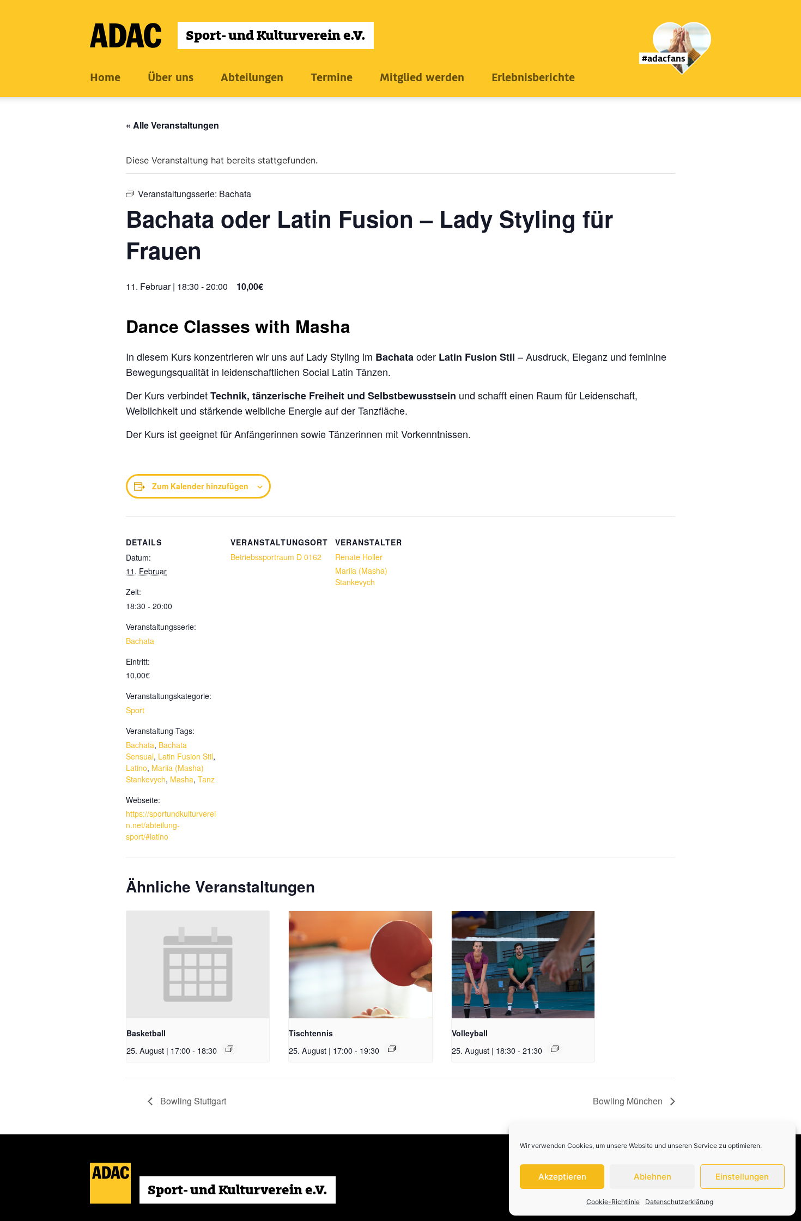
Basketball (146, 1033)
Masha (181, 779)
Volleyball (470, 1033)
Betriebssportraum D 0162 (275, 556)
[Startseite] (232, 35)
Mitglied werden (422, 77)
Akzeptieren (562, 1176)
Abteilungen (252, 77)
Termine (332, 77)
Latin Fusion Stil (185, 756)
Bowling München (629, 1101)
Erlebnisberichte (533, 77)
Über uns (170, 77)
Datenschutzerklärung (679, 1202)
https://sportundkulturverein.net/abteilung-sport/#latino (171, 825)
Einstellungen (742, 1176)
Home (105, 77)
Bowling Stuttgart (192, 1101)
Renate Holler (359, 556)
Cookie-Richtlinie (613, 1202)
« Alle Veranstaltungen (172, 125)
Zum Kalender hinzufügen (200, 486)
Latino (136, 767)
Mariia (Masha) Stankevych (165, 773)
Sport (135, 709)
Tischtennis (311, 1033)
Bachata (140, 640)
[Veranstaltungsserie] (229, 1049)
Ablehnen (652, 1176)
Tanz (206, 779)
